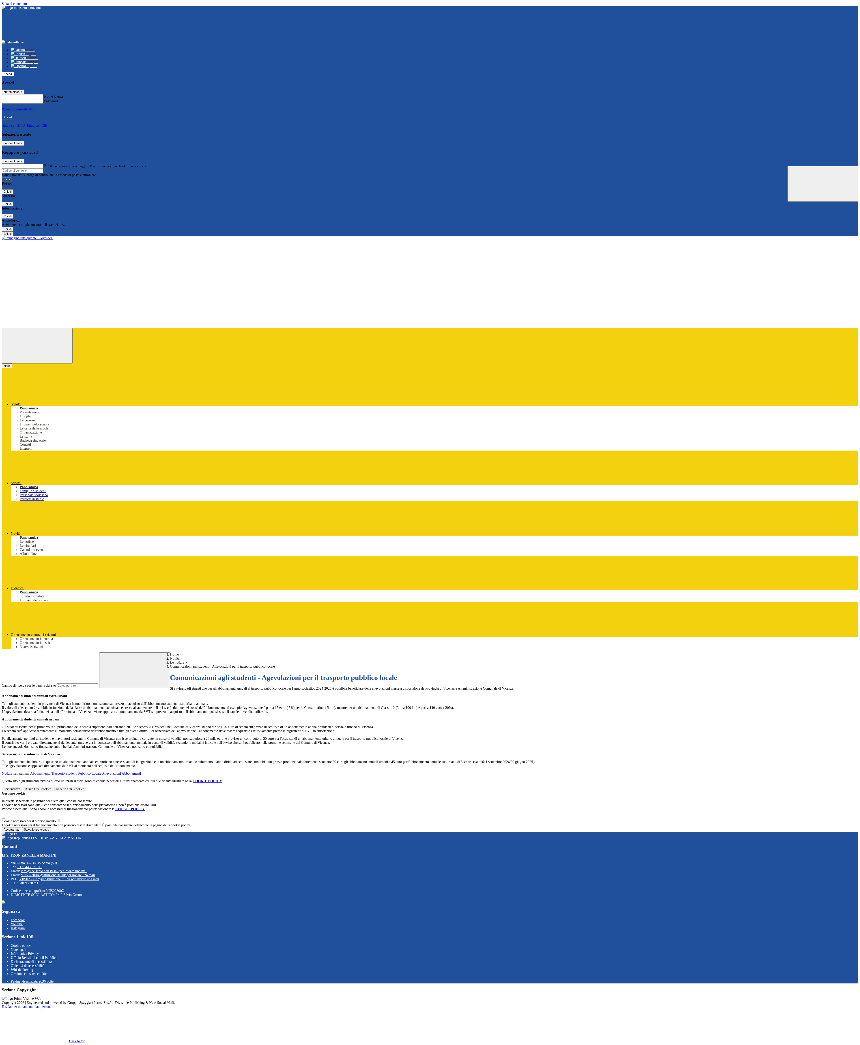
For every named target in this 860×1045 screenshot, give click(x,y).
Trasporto (58, 773)
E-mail (49, 166)
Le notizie (177, 662)
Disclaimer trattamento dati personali (27, 1007)
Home (174, 654)
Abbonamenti (131, 773)
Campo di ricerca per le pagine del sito (29, 685)
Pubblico (84, 773)
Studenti (71, 773)
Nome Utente (53, 96)
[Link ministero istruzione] (21, 8)
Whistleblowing (22, 970)
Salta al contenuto (14, 4)
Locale (96, 773)
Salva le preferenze (36, 829)
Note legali (18, 949)
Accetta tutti (70, 789)
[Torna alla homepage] (27, 238)
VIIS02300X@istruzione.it (58, 875)
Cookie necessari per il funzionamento (29, 821)
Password (51, 101)
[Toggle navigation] (37, 345)
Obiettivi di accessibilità (27, 966)
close (7, 366)
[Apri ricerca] (822, 184)
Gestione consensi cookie (29, 974)
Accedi (8, 74)
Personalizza (12, 789)
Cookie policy (21, 945)
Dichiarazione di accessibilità (31, 962)
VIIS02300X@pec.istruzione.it (59, 879)
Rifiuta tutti (38, 789)
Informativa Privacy (25, 953)
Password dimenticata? (18, 109)
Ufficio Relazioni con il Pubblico (34, 958)
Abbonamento (40, 773)
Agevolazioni (111, 773)
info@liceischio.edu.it (54, 871)
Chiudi (8, 191)
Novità (175, 658)
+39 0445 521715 (29, 867)
